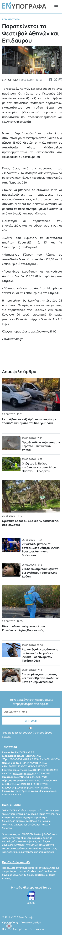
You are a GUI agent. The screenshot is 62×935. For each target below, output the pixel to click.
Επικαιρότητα (11, 19)
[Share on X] (55, 79)
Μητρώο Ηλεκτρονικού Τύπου (31, 887)
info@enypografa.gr (23, 773)
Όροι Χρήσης (10, 922)
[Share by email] (60, 79)
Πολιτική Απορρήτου (14, 929)
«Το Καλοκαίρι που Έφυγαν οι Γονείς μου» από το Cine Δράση (40, 572)
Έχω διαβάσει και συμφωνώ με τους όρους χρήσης (27, 734)
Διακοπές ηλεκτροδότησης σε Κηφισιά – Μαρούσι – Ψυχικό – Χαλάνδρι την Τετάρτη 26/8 (40, 655)
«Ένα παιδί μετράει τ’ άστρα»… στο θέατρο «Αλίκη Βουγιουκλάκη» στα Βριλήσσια (41, 549)
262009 (31, 902)
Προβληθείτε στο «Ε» (16, 862)
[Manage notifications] (9, 926)
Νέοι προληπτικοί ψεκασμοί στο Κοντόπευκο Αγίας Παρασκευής (23, 628)
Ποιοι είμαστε (11, 805)
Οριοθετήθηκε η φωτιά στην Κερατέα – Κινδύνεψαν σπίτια (41, 446)
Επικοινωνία (36, 929)
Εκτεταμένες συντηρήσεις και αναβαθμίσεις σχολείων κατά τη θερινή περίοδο (40, 678)
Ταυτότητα (9, 747)
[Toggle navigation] (56, 5)
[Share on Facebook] (50, 79)
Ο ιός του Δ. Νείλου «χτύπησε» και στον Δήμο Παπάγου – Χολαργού (39, 467)
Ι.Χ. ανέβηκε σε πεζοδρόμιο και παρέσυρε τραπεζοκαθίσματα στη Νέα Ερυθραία (29, 421)
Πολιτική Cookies (30, 922)
